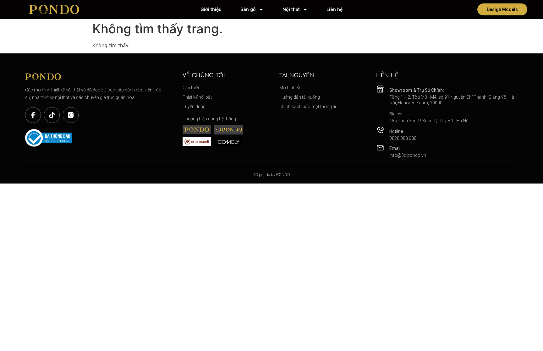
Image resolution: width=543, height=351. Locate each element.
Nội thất (291, 9)
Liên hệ (334, 9)
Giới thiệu (211, 9)
